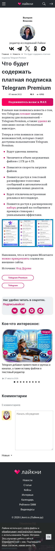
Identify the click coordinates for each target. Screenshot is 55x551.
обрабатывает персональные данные (21, 531)
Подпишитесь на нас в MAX (27, 102)
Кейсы (27, 490)
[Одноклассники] (35, 48)
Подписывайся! (14, 304)
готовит (25, 113)
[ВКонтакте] (11, 48)
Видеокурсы (28, 509)
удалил (42, 121)
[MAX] (43, 48)
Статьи (27, 485)
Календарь (27, 499)
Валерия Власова (27, 19)
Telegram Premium (17, 277)
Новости (27, 480)
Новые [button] (6, 455)
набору (11, 207)
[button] (14, 382)
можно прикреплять (15, 258)
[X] (27, 48)
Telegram (13, 285)
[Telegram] (19, 48)
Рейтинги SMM (27, 504)
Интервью (27, 495)
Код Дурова (23, 268)
